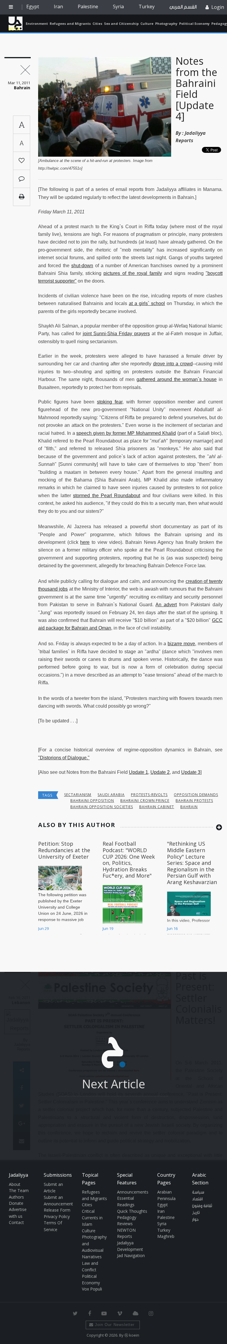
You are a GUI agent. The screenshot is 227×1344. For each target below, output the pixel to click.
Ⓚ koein (131, 1335)
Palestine (88, 6)
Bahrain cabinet (156, 806)
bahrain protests (194, 800)
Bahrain (189, 806)
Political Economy (194, 23)
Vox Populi (92, 1289)
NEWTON (126, 1230)
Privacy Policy (57, 1216)
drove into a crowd (173, 363)
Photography (166, 23)
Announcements (132, 1192)
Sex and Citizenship (121, 23)
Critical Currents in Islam (92, 1217)
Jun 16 (172, 928)
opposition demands (196, 794)
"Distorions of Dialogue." (64, 757)
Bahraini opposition (92, 800)
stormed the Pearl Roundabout (106, 495)
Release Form (57, 1210)
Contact (16, 1222)
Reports (124, 1236)
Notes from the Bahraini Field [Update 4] (196, 88)
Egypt (32, 6)
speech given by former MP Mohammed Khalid (126, 433)
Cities (97, 23)
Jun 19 (108, 928)
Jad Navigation (131, 1255)
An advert (166, 604)
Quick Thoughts (132, 1211)
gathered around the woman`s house (177, 379)
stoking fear (109, 401)
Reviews (125, 1223)
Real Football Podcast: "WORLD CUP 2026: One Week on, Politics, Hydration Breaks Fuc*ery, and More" (129, 859)
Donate (16, 1203)
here (85, 542)
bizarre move (181, 643)
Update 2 (160, 772)
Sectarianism (78, 794)
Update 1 (138, 772)
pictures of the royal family (132, 273)
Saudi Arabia (111, 794)
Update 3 (190, 772)
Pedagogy (126, 1217)
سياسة (198, 1192)
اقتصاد (197, 1199)
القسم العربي (183, 7)
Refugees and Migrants (70, 23)
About (14, 1184)
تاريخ (196, 1212)
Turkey (147, 6)
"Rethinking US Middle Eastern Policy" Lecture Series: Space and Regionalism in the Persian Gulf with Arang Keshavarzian (192, 863)
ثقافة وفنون (202, 1206)
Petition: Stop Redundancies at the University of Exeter (64, 850)
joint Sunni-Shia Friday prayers (116, 333)
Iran (58, 6)
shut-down (82, 265)
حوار (195, 1219)
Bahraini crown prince (144, 800)
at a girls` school (147, 303)
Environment (37, 23)
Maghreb (165, 1236)
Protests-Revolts (149, 794)
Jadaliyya (15, 23)
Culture (146, 23)
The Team (19, 1190)
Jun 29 (43, 928)
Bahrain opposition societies (101, 806)
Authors (16, 1197)
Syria (118, 6)
